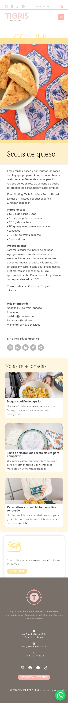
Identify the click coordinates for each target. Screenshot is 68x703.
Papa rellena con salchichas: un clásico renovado (32, 509)
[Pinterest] (12, 6)
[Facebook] (23, 6)
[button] (61, 17)
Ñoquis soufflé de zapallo (24, 401)
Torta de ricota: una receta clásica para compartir (33, 454)
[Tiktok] (17, 6)
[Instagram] (6, 6)
